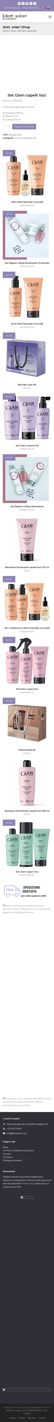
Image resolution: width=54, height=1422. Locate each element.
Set (34, 138)
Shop (13, 31)
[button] (50, 17)
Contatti (7, 1154)
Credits (41, 1418)
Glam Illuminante (23, 138)
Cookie (21, 1418)
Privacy (12, 1418)
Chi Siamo (7, 1157)
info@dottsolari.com (17, 1133)
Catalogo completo (12, 1160)
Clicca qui (27, 1183)
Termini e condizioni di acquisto (18, 1150)
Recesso (32, 1418)
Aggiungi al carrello (24, 126)
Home (6, 31)
